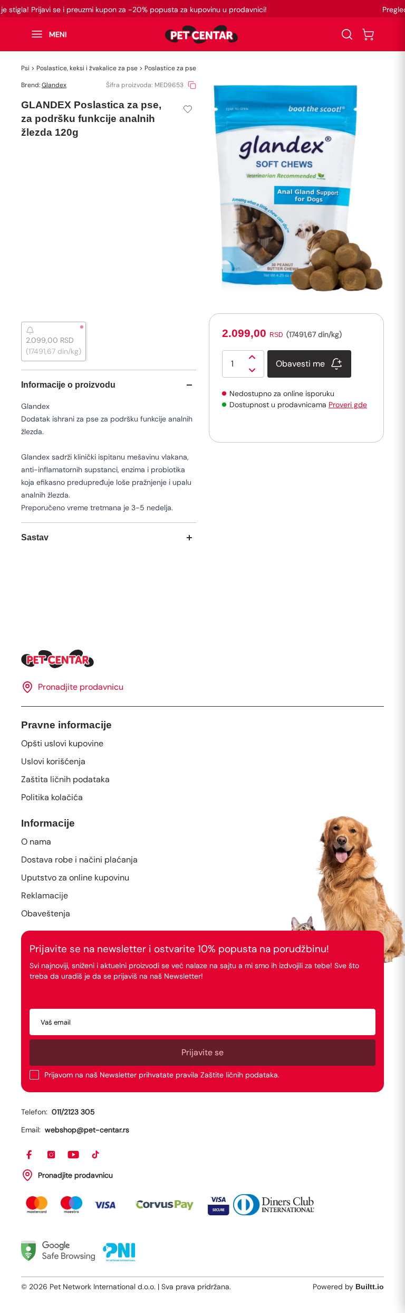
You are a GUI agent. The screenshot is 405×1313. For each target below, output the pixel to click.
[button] (43, 34)
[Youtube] (73, 1155)
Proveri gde (348, 404)
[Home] (202, 659)
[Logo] (201, 34)
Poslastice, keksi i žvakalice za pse (87, 68)
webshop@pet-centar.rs (87, 1129)
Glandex (54, 85)
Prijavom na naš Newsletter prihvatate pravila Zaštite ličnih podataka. (161, 1075)
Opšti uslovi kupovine (62, 743)
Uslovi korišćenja (53, 761)
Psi (25, 68)
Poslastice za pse (170, 68)
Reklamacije (44, 895)
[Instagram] (51, 1155)
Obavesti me (300, 363)
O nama (36, 841)
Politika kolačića (52, 797)
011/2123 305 (73, 1112)
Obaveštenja (45, 913)
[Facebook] (29, 1155)
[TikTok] (96, 1155)
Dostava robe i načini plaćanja (79, 859)
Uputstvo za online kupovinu (75, 877)
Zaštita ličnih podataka (65, 779)
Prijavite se (202, 1052)
